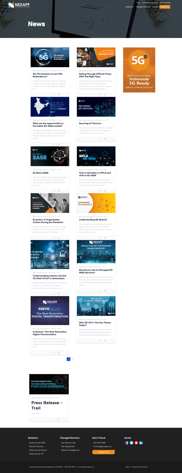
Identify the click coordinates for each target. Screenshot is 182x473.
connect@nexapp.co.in (150, 2)
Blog (138, 2)
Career (155, 7)
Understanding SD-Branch (93, 220)
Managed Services (143, 7)
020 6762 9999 (165, 2)
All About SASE (40, 173)
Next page (81, 359)
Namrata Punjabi (41, 71)
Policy (128, 467)
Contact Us (165, 7)
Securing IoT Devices (90, 123)
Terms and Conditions (140, 467)
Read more (64, 94)
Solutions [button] (129, 7)
